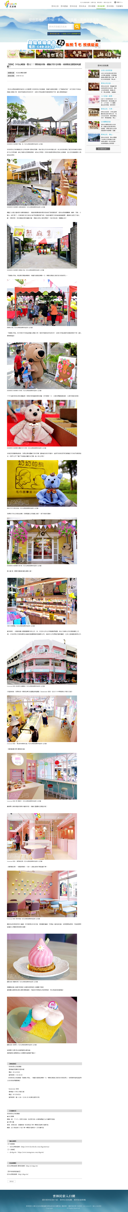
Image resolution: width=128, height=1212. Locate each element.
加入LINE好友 (97, 1206)
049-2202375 (87, 1206)
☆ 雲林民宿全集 (54, 34)
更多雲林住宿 (103, 149)
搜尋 (77, 27)
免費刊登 (93, 2)
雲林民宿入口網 (10, 4)
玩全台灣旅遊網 (84, 2)
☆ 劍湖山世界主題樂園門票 (70, 34)
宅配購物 (119, 6)
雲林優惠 (91, 6)
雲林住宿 (55, 6)
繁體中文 (117, 2)
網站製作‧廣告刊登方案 (104, 2)
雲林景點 (110, 6)
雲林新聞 (101, 6)
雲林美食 (82, 6)
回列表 (12, 1181)
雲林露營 (64, 6)
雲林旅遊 (73, 6)
